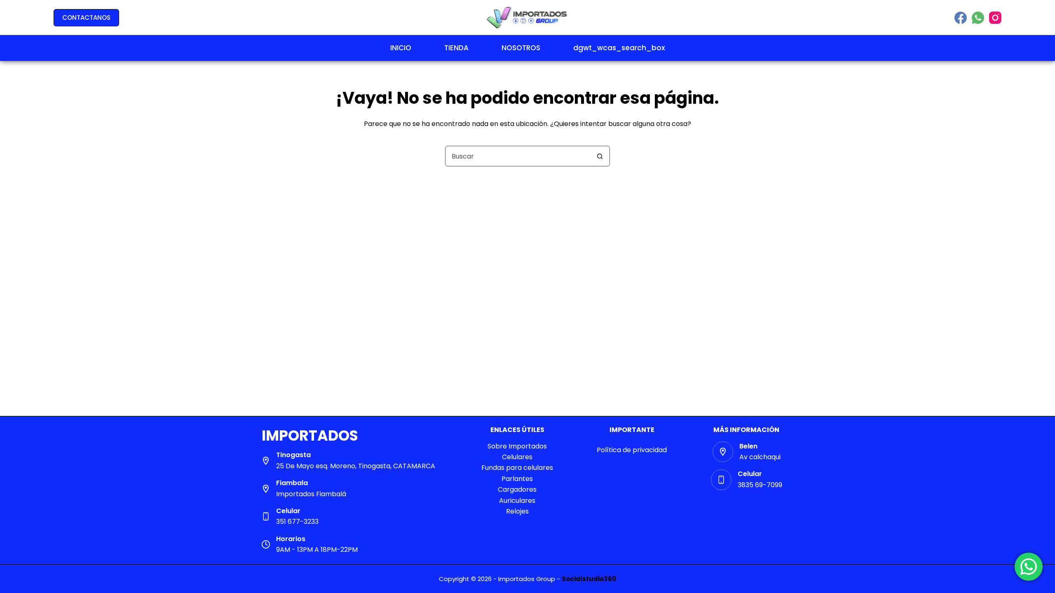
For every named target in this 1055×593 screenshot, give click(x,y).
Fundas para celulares (517, 467)
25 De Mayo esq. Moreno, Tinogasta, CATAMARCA (355, 466)
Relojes (517, 511)
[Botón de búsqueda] (600, 156)
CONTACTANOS (86, 17)
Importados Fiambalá (311, 494)
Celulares (517, 457)
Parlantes (517, 478)
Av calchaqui (760, 457)
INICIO (400, 48)
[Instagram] (995, 18)
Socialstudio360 (589, 578)
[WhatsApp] (978, 18)
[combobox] (517, 156)
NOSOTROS (521, 48)
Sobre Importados (517, 446)
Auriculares (517, 500)
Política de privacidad (632, 450)
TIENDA (456, 48)
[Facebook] (960, 18)
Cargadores (517, 489)
